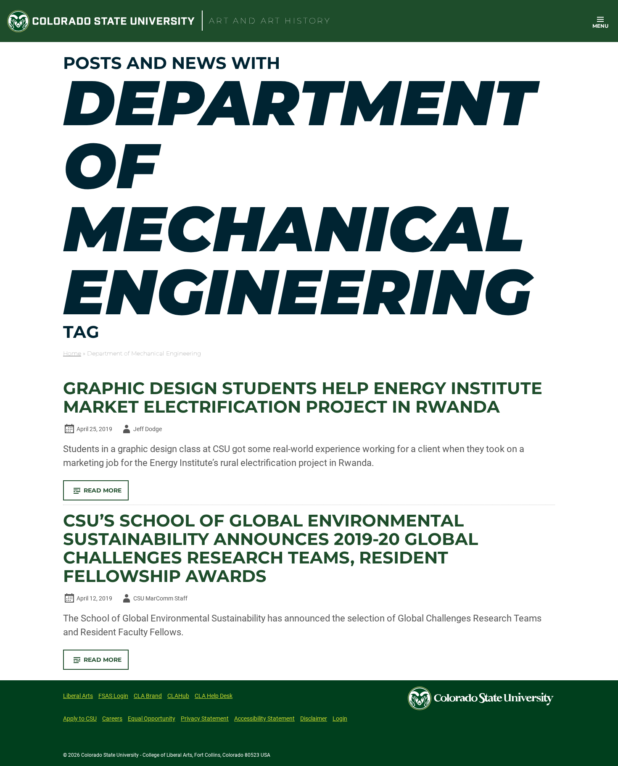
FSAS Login (113, 695)
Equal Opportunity (151, 718)
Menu (600, 26)
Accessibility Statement (264, 718)
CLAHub (178, 695)
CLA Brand (148, 695)
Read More (106, 493)
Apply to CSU (80, 718)
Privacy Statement (205, 718)
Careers (112, 718)
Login (340, 718)
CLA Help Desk (213, 695)
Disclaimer (313, 718)
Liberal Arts (78, 695)
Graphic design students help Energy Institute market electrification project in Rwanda (302, 397)
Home (72, 353)
